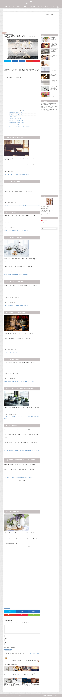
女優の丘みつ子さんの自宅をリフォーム (15, 112)
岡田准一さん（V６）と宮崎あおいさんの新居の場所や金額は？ (19, 126)
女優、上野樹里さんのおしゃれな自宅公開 (16, 122)
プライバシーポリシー (13, 695)
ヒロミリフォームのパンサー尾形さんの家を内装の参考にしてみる (18, 477)
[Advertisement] (22, 23)
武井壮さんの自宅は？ (12, 116)
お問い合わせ (52, 6)
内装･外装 (18, 6)
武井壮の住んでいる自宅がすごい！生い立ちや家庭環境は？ (16, 230)
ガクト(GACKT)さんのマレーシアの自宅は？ (16, 114)
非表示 (23, 110)
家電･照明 (25, 6)
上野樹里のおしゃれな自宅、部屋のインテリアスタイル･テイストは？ (18, 352)
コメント (5, 624)
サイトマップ (46, 6)
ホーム (6, 6)
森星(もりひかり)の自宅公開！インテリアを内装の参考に (16, 274)
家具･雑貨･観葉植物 (32, 6)
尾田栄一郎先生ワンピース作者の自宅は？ (16, 120)
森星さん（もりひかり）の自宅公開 (14, 118)
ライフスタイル (11, 6)
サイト (5, 642)
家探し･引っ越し (40, 6)
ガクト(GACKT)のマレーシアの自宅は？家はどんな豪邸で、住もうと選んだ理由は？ (22, 205)
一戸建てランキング (44, 222)
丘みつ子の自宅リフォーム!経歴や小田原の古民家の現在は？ (17, 174)
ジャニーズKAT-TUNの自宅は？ (14, 124)
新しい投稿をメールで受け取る (10, 647)
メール (5, 638)
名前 (5, 634)
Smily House (50, 695)
